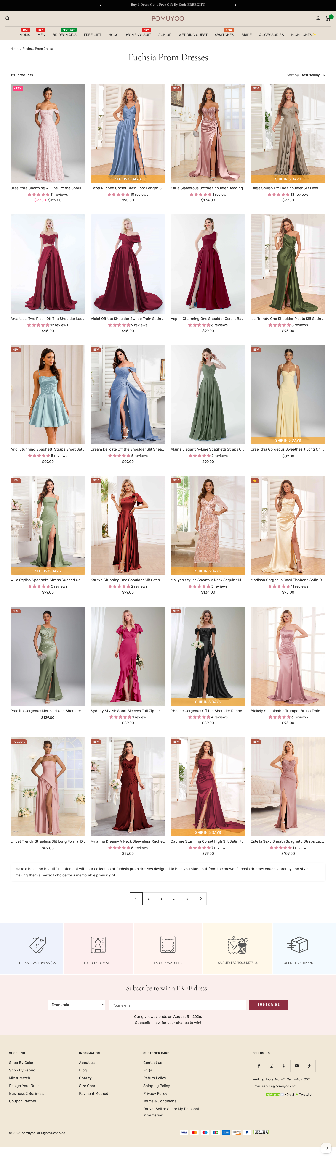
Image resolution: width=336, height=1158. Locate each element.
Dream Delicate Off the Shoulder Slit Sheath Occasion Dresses (128, 449)
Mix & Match (19, 1078)
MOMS (24, 34)
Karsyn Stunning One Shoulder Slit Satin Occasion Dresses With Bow (128, 580)
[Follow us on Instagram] (271, 1066)
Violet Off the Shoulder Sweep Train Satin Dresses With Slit (128, 319)
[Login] (318, 18)
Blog (83, 1070)
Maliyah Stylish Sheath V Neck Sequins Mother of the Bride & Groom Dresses (208, 580)
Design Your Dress (24, 1086)
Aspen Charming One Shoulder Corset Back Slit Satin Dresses (208, 319)
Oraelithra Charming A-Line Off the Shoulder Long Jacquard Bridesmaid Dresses (48, 188)
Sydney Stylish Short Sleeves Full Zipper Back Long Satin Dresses (128, 711)
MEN (41, 34)
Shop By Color (21, 1062)
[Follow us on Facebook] (259, 1066)
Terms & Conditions (159, 1101)
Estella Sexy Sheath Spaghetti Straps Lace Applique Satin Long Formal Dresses (288, 841)
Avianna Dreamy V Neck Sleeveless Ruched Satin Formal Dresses (128, 841)
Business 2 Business (26, 1093)
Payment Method (93, 1093)
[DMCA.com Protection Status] (261, 1133)
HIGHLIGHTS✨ (304, 34)
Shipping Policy (156, 1086)
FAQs (147, 1070)
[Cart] (328, 18)
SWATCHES (224, 34)
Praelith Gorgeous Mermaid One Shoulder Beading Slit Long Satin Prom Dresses (48, 711)
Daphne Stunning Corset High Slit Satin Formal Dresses (208, 841)
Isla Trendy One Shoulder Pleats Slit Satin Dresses (288, 319)
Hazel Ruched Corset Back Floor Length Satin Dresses (128, 188)
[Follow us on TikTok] (309, 1066)
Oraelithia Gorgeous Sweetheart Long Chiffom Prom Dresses (288, 449)
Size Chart (88, 1086)
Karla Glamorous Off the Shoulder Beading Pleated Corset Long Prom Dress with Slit (208, 188)
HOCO (114, 34)
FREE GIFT (92, 34)
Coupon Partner (22, 1101)
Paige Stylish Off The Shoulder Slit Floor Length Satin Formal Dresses (288, 188)
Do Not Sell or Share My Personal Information (171, 1112)
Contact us (152, 1062)
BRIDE (246, 34)
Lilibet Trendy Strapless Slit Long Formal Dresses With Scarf (48, 841)
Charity (85, 1078)
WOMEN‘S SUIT (138, 34)
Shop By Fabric (22, 1070)
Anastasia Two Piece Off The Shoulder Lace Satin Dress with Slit (48, 319)
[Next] (200, 898)
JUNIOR (164, 34)
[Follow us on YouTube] (296, 1066)
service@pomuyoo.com (279, 1086)
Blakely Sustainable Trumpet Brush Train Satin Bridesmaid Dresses (288, 711)
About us (87, 1062)
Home (15, 49)
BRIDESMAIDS (65, 34)
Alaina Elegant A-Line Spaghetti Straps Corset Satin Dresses (208, 449)
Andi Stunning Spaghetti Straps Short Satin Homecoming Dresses (48, 449)
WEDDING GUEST (193, 34)
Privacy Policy (155, 1093)
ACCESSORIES (271, 34)
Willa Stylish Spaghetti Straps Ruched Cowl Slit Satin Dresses (48, 580)
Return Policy (154, 1078)
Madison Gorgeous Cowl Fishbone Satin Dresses (288, 580)
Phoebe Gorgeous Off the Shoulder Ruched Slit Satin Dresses (208, 711)
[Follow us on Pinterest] (284, 1066)
